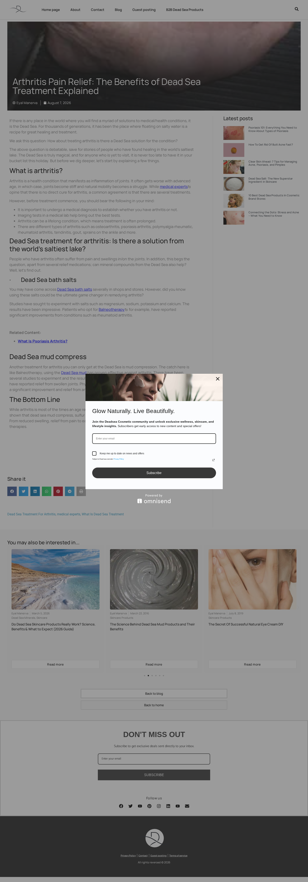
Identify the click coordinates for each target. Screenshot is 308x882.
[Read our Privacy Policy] (213, 459)
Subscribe (154, 473)
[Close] (218, 379)
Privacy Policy (119, 459)
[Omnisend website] (154, 498)
